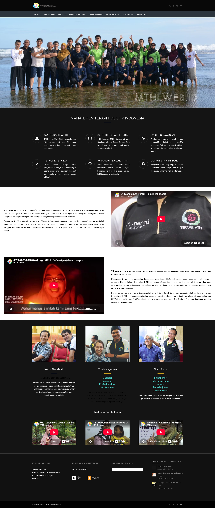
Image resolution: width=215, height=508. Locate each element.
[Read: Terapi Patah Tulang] (154, 467)
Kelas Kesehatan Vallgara (42, 475)
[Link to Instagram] (177, 5)
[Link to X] (170, 5)
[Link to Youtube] (181, 5)
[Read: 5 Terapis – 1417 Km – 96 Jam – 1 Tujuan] (154, 484)
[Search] (181, 14)
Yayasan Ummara (39, 469)
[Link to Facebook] (173, 5)
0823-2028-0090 (79, 469)
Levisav (35, 478)
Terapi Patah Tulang (165, 466)
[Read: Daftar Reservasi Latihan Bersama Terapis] (154, 474)
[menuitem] (37, 14)
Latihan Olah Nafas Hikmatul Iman (46, 472)
